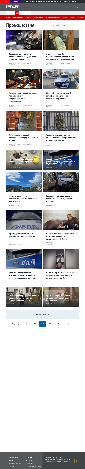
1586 (27, 324)
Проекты (12, 467)
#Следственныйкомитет (53, 17)
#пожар (29, 17)
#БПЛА (65, 17)
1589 (50, 324)
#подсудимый (38, 17)
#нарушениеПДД (18, 17)
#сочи (8, 17)
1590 (57, 324)
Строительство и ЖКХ (33, 467)
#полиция (80, 17)
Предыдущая (16, 324)
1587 (35, 324)
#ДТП (72, 17)
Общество (29, 464)
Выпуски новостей (15, 464)
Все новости (30, 460)
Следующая (69, 324)
